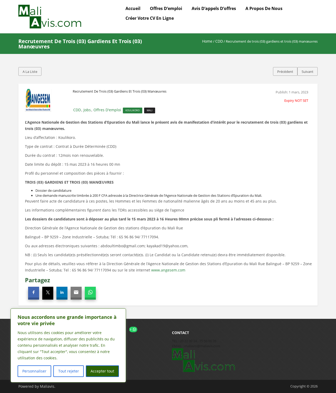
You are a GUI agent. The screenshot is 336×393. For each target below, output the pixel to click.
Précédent (285, 71)
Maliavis (47, 386)
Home (207, 41)
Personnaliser (34, 371)
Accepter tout (102, 371)
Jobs (87, 109)
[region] (68, 345)
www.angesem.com (168, 270)
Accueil (132, 8)
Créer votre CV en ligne (149, 18)
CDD (219, 41)
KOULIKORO (132, 110)
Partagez (37, 280)
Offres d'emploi (107, 109)
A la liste (30, 71)
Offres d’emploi (166, 8)
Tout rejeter (68, 371)
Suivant (307, 71)
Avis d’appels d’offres (214, 8)
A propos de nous (263, 8)
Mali (150, 110)
